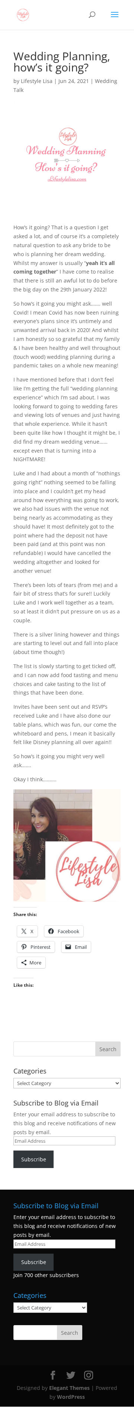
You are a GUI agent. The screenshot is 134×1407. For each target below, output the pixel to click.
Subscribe (33, 1159)
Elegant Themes (69, 1387)
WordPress (71, 1396)
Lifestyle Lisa (36, 80)
